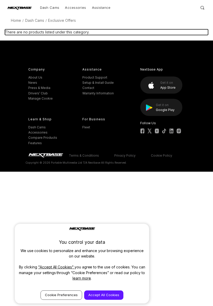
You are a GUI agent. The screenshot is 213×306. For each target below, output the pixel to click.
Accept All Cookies (103, 295)
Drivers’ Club (38, 93)
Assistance (101, 7)
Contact (88, 88)
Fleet (86, 127)
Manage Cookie (40, 98)
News (32, 83)
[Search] (202, 7)
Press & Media (39, 88)
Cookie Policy (161, 155)
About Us (35, 77)
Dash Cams (49, 7)
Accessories (75, 7)
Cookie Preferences (61, 295)
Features (35, 143)
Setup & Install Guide (98, 83)
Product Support (94, 77)
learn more (81, 278)
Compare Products (42, 138)
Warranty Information (98, 93)
